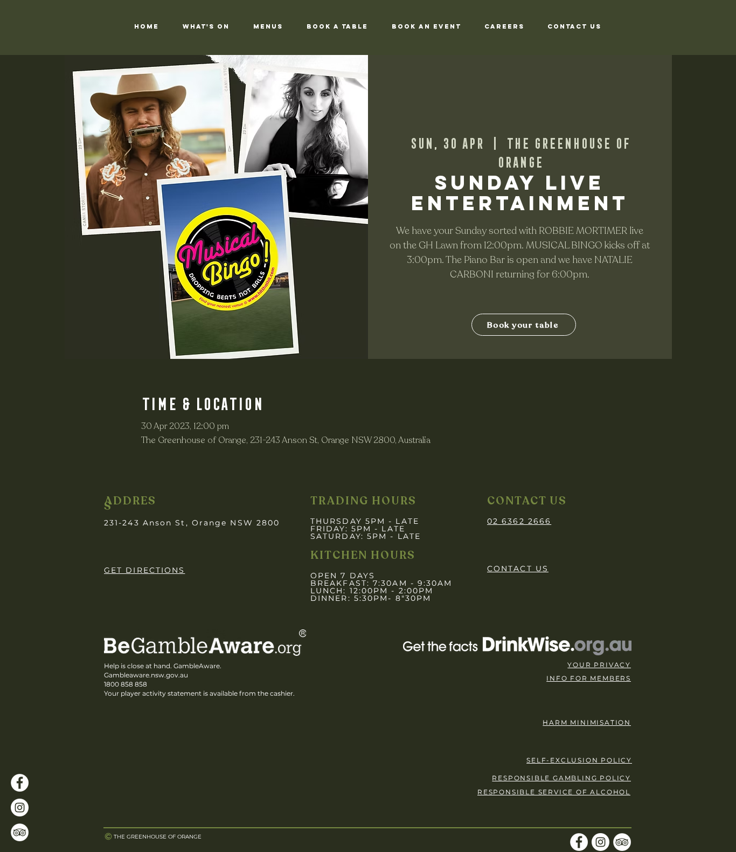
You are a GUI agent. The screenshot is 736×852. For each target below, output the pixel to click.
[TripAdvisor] (20, 832)
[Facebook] (20, 783)
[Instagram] (20, 807)
